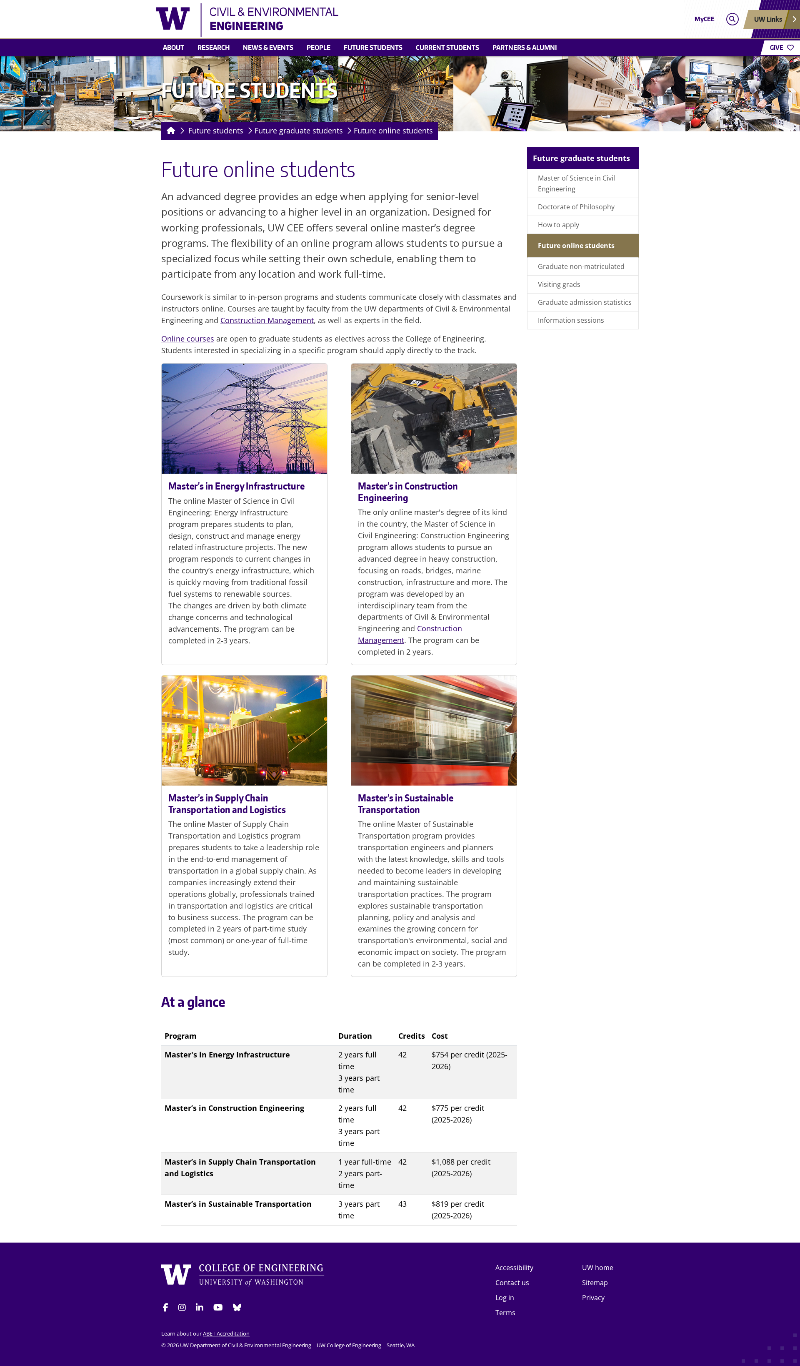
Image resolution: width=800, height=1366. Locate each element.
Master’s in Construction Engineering (408, 491)
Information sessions (571, 320)
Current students (447, 47)
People (318, 47)
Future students (373, 47)
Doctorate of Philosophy (576, 206)
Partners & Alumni (524, 47)
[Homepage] (169, 131)
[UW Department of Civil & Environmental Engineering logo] (339, 20)
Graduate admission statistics (585, 302)
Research (214, 47)
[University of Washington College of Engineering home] (243, 1276)
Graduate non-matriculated (581, 266)
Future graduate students (299, 131)
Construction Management (267, 320)
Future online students (393, 131)
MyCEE (705, 19)
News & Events (268, 47)
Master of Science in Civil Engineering (576, 183)
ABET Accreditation (226, 1333)
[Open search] (732, 19)
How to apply (558, 224)
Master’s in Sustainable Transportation (405, 803)
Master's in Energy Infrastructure (236, 486)
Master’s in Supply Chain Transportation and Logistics (227, 803)
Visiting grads (559, 284)
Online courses (187, 339)
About (173, 47)
